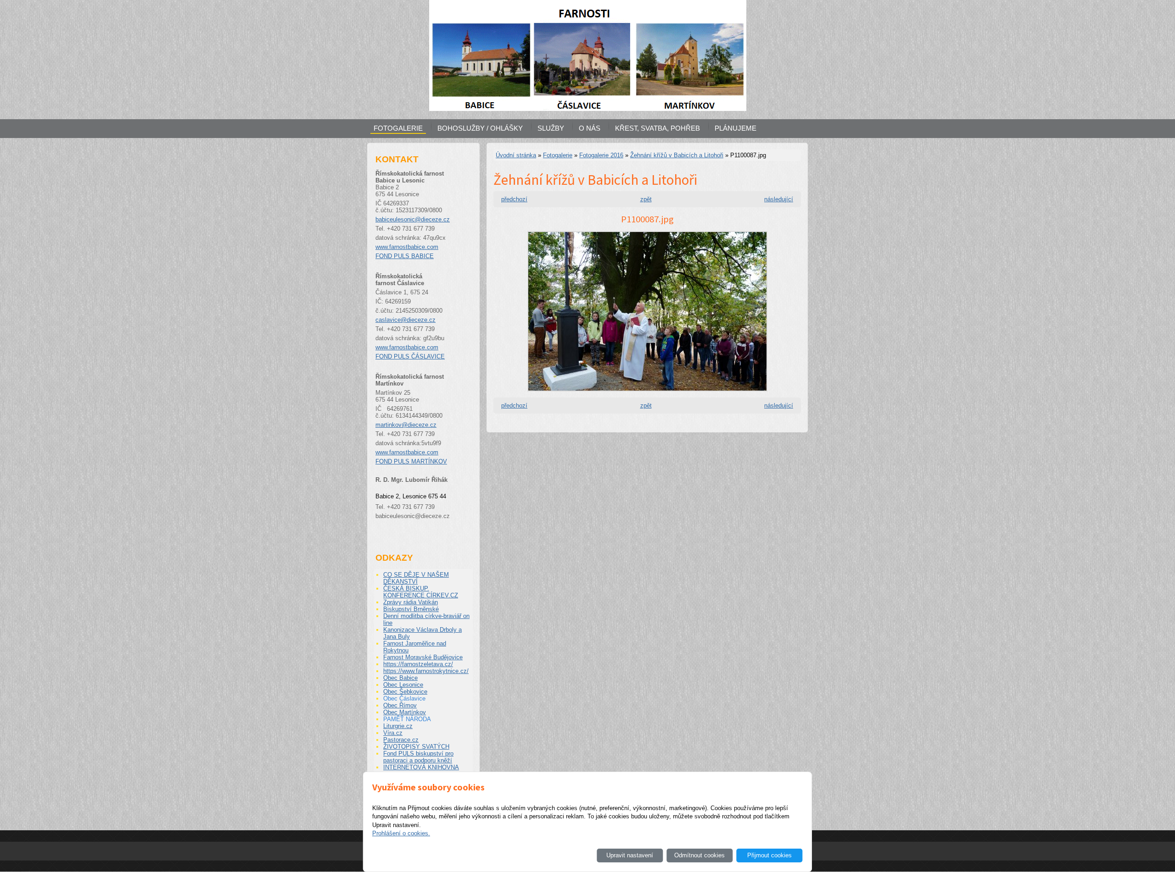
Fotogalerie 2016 (601, 155)
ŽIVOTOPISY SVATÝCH (416, 746)
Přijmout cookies (769, 855)
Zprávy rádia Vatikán (410, 602)
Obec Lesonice (403, 684)
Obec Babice (400, 677)
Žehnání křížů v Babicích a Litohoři (676, 155)
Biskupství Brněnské (411, 609)
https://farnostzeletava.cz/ (418, 664)
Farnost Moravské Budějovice (423, 657)
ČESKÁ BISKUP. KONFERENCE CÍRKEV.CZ (420, 592)
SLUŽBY (550, 128)
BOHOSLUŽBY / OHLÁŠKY (480, 128)
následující (778, 199)
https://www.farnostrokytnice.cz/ (426, 671)
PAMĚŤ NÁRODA (407, 719)
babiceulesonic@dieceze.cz (412, 219)
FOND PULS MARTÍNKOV (411, 461)
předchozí (514, 199)
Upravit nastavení (629, 855)
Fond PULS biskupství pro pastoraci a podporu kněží (418, 757)
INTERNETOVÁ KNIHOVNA (421, 767)
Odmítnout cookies (699, 855)
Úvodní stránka (516, 155)
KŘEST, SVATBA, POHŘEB (657, 128)
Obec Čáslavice (404, 698)
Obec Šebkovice (405, 691)
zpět (646, 199)
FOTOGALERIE (398, 128)
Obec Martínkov (404, 712)
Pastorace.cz (401, 739)
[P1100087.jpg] (647, 394)
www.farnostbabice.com (406, 246)
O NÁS (589, 128)
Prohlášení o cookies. (401, 833)
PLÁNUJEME (735, 128)
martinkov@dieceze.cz (405, 424)
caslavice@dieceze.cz (405, 319)
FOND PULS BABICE (404, 256)
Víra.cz (393, 732)
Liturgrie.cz (398, 726)
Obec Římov (400, 705)
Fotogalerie (557, 155)
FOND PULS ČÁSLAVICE (410, 356)
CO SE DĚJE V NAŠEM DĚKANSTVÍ (416, 578)
